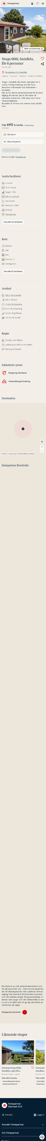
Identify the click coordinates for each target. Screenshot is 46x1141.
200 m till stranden (13, 295)
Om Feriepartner (10, 1133)
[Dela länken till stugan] (42, 64)
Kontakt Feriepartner (13, 1125)
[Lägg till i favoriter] (42, 58)
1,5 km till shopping (13, 304)
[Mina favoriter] (37, 3)
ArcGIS (4, 454)
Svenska (8, 1115)
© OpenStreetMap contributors (25, 454)
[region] (23, 429)
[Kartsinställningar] (42, 441)
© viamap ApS (11, 454)
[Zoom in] (42, 447)
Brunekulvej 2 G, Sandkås (16, 72)
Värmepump (10, 214)
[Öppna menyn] (43, 3)
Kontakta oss (21, 157)
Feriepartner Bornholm (11, 1012)
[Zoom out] (42, 451)
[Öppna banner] (42, 1137)
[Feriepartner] (10, 3)
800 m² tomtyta (12, 196)
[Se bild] (23, 30)
